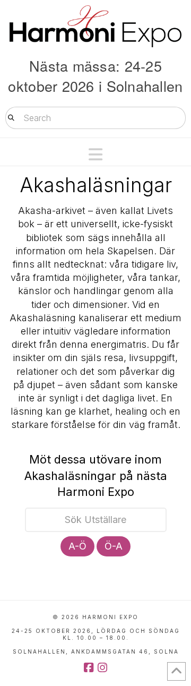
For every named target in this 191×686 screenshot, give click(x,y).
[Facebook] (88, 667)
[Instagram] (102, 667)
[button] (95, 154)
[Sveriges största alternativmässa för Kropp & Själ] (95, 26)
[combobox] (95, 118)
